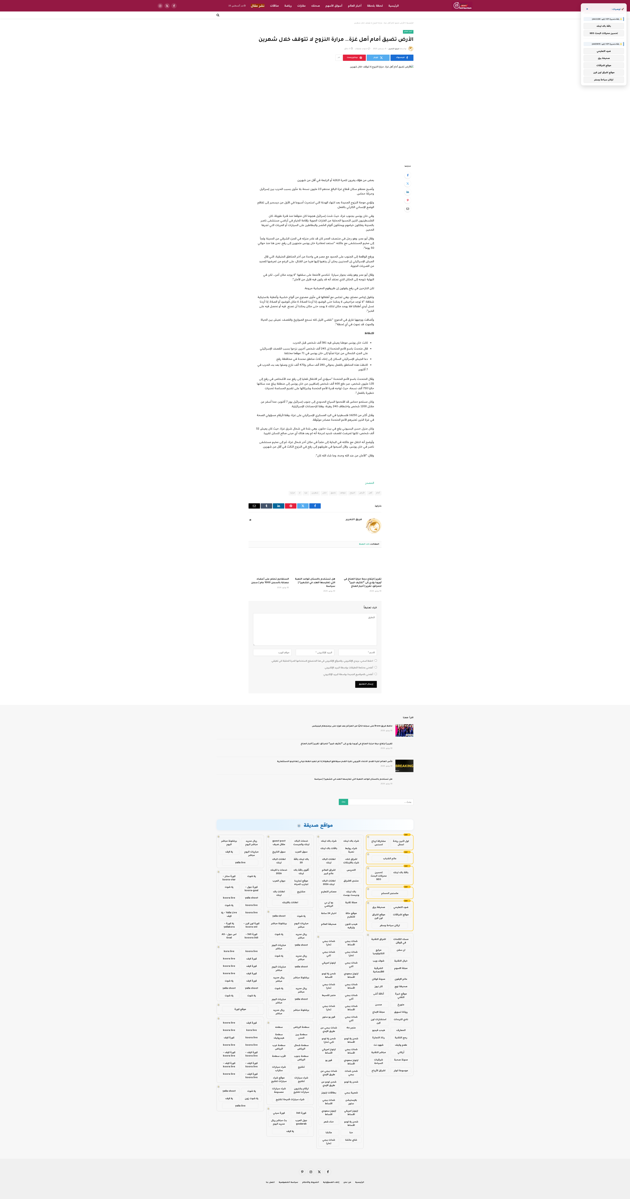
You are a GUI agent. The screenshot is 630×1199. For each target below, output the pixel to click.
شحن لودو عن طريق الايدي (328, 1083)
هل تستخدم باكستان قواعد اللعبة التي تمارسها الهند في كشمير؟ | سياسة (315, 583)
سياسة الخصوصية (288, 1182)
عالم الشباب (389, 858)
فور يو (328, 1060)
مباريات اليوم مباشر (301, 925)
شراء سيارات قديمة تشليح (290, 1099)
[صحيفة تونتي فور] (462, 5)
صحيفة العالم (328, 923)
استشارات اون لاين (378, 1021)
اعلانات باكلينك (290, 902)
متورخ (401, 1004)
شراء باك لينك (351, 840)
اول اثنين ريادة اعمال (401, 843)
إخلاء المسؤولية (331, 1182)
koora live (229, 897)
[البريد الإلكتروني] (407, 208)
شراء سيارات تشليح (301, 1079)
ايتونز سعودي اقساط (351, 975)
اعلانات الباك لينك (329, 861)
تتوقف (343, 493)
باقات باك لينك (328, 848)
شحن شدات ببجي (351, 1072)
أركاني (401, 1052)
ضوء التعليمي (400, 907)
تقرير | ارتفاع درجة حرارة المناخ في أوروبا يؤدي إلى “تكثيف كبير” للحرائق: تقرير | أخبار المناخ (362, 583)
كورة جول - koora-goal (251, 888)
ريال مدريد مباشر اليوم (251, 842)
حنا (351, 1132)
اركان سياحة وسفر (390, 925)
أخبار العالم (354, 5)
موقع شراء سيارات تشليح (279, 1079)
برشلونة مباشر (279, 923)
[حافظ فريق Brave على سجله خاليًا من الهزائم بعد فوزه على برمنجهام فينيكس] (404, 730)
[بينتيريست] (407, 200)
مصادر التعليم (328, 891)
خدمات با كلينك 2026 (278, 871)
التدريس (351, 869)
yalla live (240, 862)
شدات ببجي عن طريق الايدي (328, 1029)
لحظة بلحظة (375, 5)
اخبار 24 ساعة (328, 913)
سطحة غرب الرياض (278, 1047)
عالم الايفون (401, 978)
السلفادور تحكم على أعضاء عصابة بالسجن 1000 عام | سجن (270, 581)
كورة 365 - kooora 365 (251, 936)
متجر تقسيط (329, 995)
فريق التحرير (394, 49)
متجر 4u (351, 1027)
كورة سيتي (279, 1112)
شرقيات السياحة (378, 1061)
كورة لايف (251, 958)
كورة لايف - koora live (251, 1054)
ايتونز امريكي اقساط (329, 1051)
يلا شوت (301, 915)
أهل (370, 493)
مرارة (292, 493)
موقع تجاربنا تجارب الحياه (301, 882)
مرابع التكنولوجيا (378, 951)
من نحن (347, 1182)
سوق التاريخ (278, 851)
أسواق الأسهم (334, 5)
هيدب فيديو (378, 1030)
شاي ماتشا (351, 1139)
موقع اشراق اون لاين (378, 916)
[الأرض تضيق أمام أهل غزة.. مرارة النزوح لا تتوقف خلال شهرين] (315, 112)
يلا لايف (290, 1131)
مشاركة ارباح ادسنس (378, 843)
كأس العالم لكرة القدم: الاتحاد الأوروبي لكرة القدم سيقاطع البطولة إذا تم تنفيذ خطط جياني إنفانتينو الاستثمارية (334, 761)
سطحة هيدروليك (279, 1036)
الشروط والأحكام (310, 1182)
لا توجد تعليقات (361, 49)
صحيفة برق (378, 907)
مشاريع (301, 891)
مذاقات (274, 5)
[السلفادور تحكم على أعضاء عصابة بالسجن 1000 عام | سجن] (269, 563)
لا (299, 493)
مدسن (378, 1004)
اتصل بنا (270, 1182)
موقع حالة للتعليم (351, 915)
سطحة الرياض (301, 1026)
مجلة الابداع (378, 1011)
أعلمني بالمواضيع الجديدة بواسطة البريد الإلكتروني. (348, 674)
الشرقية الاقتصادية (378, 970)
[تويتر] (407, 183)
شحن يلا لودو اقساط (329, 975)
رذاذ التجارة (378, 1037)
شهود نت (378, 1044)
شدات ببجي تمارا (328, 943)
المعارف (401, 1030)
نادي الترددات (401, 1019)
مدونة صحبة (401, 1059)
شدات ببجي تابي (328, 953)
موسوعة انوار (401, 1070)
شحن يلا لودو (351, 1081)
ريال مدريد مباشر (301, 936)
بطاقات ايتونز (328, 1092)
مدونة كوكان (378, 978)
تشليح (301, 1066)
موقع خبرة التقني (401, 995)
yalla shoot (278, 915)
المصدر (369, 482)
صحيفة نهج (401, 986)
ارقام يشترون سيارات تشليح (301, 1090)
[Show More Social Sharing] (339, 58)
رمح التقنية (401, 1037)
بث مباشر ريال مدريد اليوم (279, 1122)
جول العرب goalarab (301, 1122)
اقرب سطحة (279, 1056)
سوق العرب (301, 851)
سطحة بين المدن (301, 1036)
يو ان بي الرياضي (328, 904)
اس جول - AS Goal (229, 936)
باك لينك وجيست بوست (351, 893)
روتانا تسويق (401, 1011)
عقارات (301, 5)
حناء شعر (329, 1121)
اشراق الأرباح (378, 1070)
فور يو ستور (328, 1016)
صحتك (315, 5)
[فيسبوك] (407, 175)
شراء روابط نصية (351, 850)
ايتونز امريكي (329, 962)
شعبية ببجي (351, 1092)
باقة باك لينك (400, 872)
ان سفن (401, 949)
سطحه (279, 1026)
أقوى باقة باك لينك (301, 871)
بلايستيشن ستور (351, 1101)
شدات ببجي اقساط (351, 943)
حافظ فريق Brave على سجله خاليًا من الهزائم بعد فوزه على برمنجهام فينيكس (352, 726)
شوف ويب (378, 960)
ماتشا (329, 1132)
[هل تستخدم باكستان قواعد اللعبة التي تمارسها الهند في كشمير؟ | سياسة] (315, 563)
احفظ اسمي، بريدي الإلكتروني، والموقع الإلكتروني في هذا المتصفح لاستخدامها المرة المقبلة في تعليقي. (322, 660)
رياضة (288, 5)
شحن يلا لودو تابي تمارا (329, 1040)
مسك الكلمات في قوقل (401, 941)
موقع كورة (240, 1009)
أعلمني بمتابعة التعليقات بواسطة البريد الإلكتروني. (348, 667)
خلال (324, 493)
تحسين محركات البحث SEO (379, 876)
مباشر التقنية (378, 1052)
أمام (378, 493)
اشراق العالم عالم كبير (329, 871)
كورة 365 (301, 1112)
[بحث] (218, 15)
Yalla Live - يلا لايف (229, 914)
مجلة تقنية (351, 902)
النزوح (352, 493)
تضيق (333, 493)
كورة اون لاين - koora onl (251, 925)
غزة (305, 493)
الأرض (362, 493)
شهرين (315, 493)
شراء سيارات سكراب (279, 1068)
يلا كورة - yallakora (229, 925)
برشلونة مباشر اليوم (229, 842)
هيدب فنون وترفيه (351, 925)
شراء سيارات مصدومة (279, 1090)
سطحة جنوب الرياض (301, 1058)
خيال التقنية (401, 960)
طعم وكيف (401, 1044)
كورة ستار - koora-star (229, 878)
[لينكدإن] (407, 192)
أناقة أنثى (378, 993)
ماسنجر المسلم (389, 893)
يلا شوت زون (251, 1098)
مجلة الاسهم (401, 968)
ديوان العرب (279, 880)
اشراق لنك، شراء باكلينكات (351, 861)
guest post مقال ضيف (278, 842)
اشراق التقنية (378, 939)
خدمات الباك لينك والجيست (301, 842)
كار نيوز (379, 986)
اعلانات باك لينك (279, 893)
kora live (229, 951)
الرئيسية (393, 5)
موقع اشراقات (401, 914)
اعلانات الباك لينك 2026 (329, 882)
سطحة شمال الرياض (301, 1047)
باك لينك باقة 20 (301, 861)
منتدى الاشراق (351, 880)
